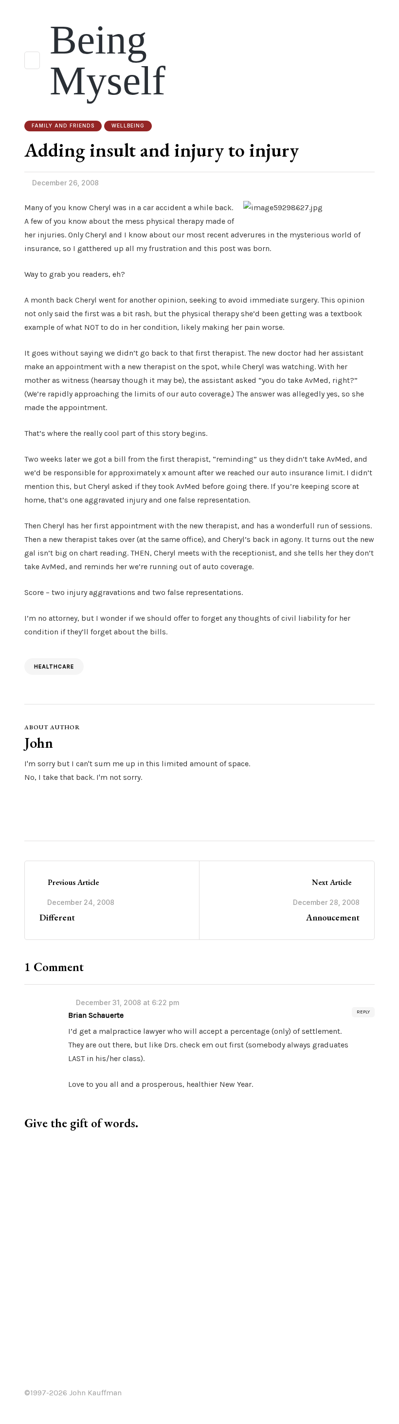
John (38, 742)
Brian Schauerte (96, 1015)
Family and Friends (63, 125)
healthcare (54, 666)
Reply (363, 1012)
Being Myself (107, 60)
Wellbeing (128, 125)
